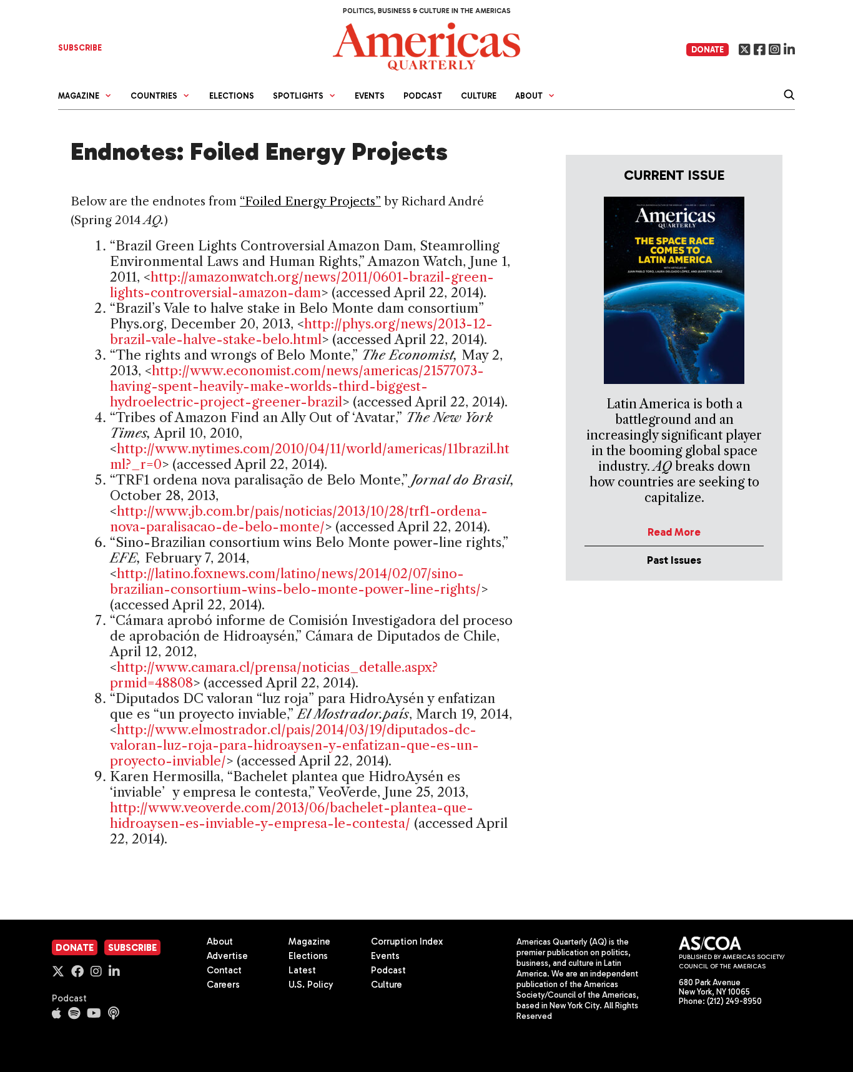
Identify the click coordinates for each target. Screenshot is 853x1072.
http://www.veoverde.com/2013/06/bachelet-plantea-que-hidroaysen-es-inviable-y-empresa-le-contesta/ (291, 815)
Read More (674, 532)
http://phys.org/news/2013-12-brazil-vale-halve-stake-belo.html (301, 331)
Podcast (422, 96)
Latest (302, 970)
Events (370, 96)
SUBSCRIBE (80, 47)
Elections (231, 96)
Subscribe (132, 947)
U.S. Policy (310, 984)
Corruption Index (407, 941)
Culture (478, 96)
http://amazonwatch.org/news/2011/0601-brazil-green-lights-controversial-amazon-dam (302, 284)
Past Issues (674, 560)
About (220, 941)
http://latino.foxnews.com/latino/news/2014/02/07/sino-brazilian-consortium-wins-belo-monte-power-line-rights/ (295, 581)
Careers (223, 984)
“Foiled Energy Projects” (310, 201)
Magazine (309, 941)
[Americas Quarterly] (426, 45)
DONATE (707, 49)
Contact (224, 970)
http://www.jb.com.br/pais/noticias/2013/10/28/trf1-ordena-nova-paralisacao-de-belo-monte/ (299, 518)
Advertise (227, 955)
